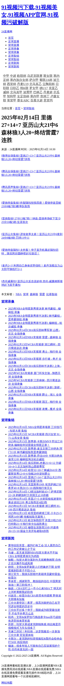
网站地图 (6, 659)
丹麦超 (48, 92)
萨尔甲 (34, 80)
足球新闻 (13, 62)
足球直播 (13, 41)
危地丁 (44, 96)
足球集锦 (13, 55)
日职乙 (14, 88)
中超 (13, 76)
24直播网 (6, 31)
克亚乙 (53, 88)
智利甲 (11, 96)
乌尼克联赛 (34, 76)
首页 (11, 37)
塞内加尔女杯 (19, 80)
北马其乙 (35, 84)
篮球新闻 (13, 66)
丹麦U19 (23, 84)
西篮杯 (11, 84)
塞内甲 (34, 96)
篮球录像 (13, 52)
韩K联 (24, 88)
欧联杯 (21, 76)
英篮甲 (11, 100)
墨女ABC (23, 100)
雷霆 (42, 294)
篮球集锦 (13, 59)
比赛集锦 (51, 294)
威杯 (6, 92)
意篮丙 (48, 100)
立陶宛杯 (48, 84)
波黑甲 (27, 92)
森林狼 (34, 294)
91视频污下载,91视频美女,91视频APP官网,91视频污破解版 (30, 14)
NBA (19, 294)
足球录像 (13, 48)
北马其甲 (16, 92)
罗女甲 (34, 88)
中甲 (6, 76)
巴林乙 (37, 92)
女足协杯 (23, 96)
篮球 (26, 294)
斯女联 (48, 76)
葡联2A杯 (45, 80)
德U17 (43, 88)
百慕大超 (36, 100)
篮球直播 (13, 45)
